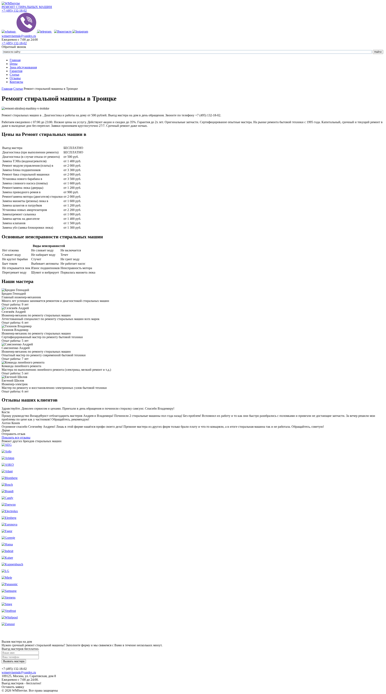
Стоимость (73, 143)
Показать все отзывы (16, 437)
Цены (13, 63)
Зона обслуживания (23, 67)
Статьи (14, 74)
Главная (15, 60)
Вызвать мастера (13, 661)
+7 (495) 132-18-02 (14, 10)
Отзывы (15, 78)
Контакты (16, 82)
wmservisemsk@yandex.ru (19, 36)
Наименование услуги (32, 143)
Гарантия (16, 71)
